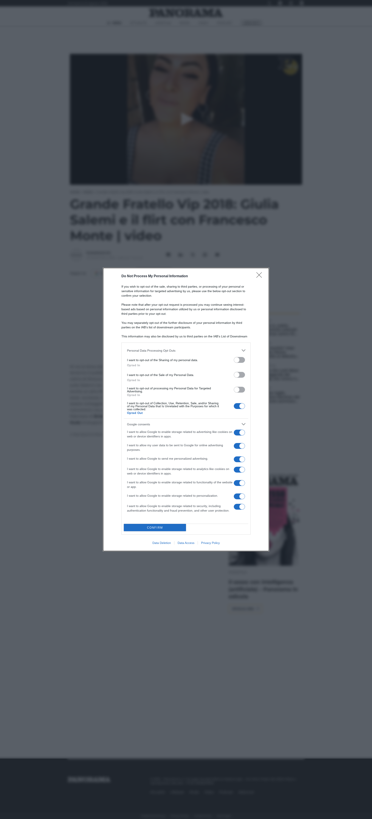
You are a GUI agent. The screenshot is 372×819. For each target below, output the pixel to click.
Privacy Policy (210, 543)
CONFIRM (155, 527)
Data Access (186, 543)
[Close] (260, 276)
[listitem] (186, 350)
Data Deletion (161, 543)
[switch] (239, 360)
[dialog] (186, 409)
